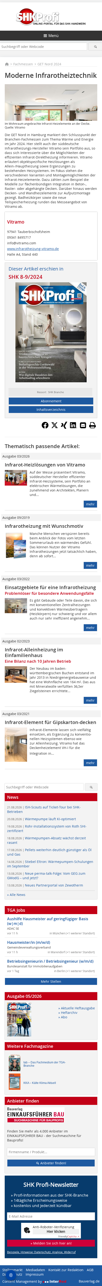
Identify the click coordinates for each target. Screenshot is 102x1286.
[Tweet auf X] (54, 427)
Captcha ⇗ (68, 1236)
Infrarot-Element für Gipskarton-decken (50, 722)
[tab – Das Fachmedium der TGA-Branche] (15, 1064)
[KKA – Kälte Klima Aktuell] (15, 1083)
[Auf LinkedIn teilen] (73, 427)
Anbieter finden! (52, 1163)
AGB (90, 1270)
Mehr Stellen (51, 981)
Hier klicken (56, 1231)
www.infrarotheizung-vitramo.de (33, 248)
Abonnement (51, 401)
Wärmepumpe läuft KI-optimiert (41, 819)
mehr (90, 504)
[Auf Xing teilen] (64, 427)
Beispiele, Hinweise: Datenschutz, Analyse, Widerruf (41, 1252)
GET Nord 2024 (49, 64)
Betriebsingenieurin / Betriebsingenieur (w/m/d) (50, 961)
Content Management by (22, 1281)
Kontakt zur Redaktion (65, 1270)
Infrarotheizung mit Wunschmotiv (44, 526)
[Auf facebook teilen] (45, 427)
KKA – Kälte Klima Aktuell (39, 1083)
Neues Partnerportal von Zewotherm (45, 885)
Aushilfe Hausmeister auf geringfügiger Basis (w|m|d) (47, 921)
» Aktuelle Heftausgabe (76, 1008)
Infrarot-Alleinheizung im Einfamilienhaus (34, 652)
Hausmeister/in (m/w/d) (28, 942)
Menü (53, 35)
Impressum (35, 1274)
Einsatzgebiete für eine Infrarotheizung (50, 587)
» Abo (62, 1017)
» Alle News (16, 894)
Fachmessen (23, 64)
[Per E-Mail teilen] (83, 425)
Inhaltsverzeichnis (51, 409)
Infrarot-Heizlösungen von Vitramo (45, 465)
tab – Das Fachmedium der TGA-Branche (44, 1064)
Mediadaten (35, 1270)
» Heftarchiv (67, 1012)
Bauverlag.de (89, 1281)
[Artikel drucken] (92, 425)
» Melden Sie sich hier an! (51, 1243)
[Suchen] (95, 46)
